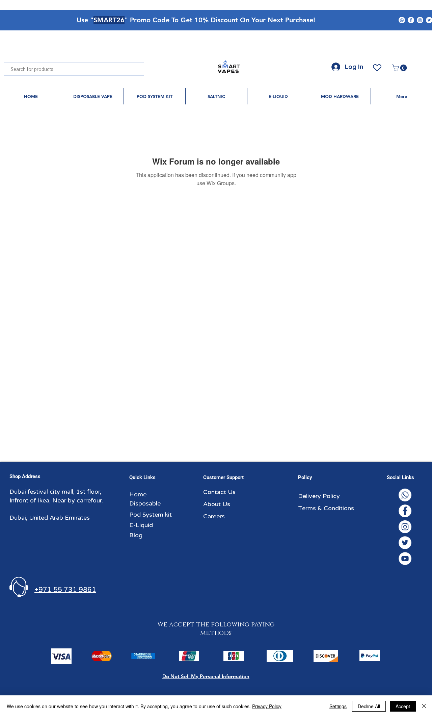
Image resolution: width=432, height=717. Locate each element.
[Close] (424, 706)
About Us (216, 504)
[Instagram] (420, 20)
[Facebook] (411, 20)
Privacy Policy (266, 706)
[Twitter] (405, 542)
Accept (403, 706)
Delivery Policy (319, 496)
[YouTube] (405, 558)
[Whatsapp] (402, 20)
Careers (214, 516)
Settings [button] (338, 706)
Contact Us (219, 492)
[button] (400, 68)
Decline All (369, 706)
